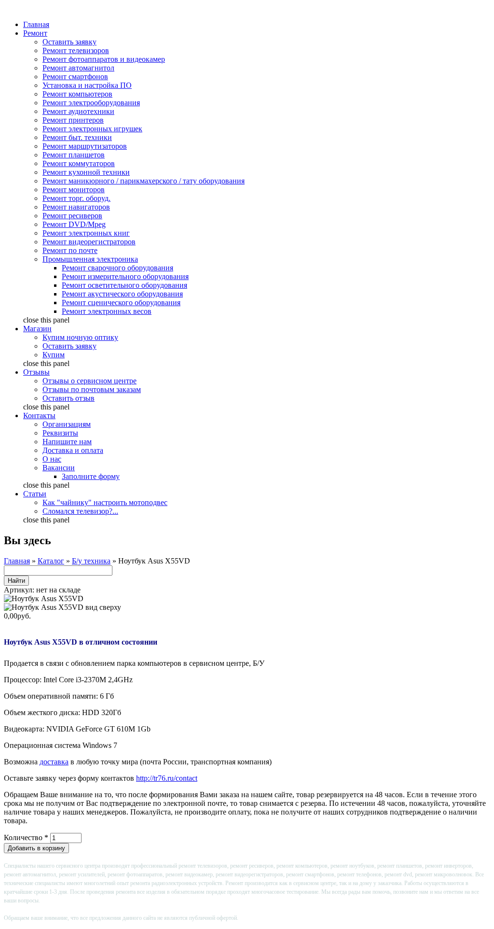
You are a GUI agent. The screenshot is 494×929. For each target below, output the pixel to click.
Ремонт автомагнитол (78, 68)
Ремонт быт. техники (77, 137)
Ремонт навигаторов (76, 207)
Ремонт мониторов (73, 189)
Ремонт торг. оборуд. (76, 198)
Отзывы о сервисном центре (89, 381)
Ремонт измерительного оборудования (125, 276)
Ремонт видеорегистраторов (89, 242)
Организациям (66, 424)
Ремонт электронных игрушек (92, 129)
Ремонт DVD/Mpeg (74, 224)
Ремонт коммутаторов (78, 163)
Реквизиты (60, 433)
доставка (54, 762)
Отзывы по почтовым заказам (91, 389)
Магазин (37, 328)
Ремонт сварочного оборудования (117, 268)
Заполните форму (91, 476)
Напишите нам (67, 441)
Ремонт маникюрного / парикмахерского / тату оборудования (143, 181)
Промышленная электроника (90, 259)
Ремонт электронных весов (106, 311)
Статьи (34, 494)
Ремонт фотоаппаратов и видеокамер (103, 59)
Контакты (39, 415)
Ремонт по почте (69, 250)
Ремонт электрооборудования (91, 103)
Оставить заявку (69, 42)
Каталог (51, 561)
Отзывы (36, 372)
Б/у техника (91, 561)
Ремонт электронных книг (86, 233)
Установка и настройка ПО (87, 85)
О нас (51, 459)
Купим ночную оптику (80, 337)
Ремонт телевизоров (75, 50)
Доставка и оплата (72, 450)
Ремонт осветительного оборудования (124, 285)
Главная (36, 24)
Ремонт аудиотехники (78, 111)
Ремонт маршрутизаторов (84, 146)
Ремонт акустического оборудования (122, 294)
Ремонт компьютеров (77, 94)
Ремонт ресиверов (72, 215)
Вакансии (58, 468)
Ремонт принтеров (73, 120)
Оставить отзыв (68, 398)
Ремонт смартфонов (75, 76)
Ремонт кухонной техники (86, 172)
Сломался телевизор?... (80, 511)
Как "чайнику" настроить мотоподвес (104, 502)
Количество (26, 837)
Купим (53, 355)
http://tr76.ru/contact (166, 778)
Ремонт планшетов (73, 155)
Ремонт (35, 33)
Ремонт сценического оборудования (121, 302)
